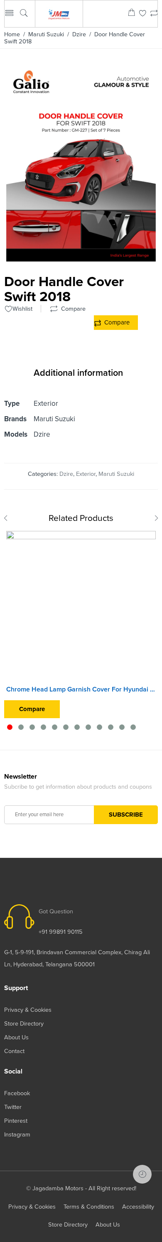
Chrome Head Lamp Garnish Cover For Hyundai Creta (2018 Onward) (81, 689)
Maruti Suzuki (46, 34)
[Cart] (131, 14)
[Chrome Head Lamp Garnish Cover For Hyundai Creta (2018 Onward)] (81, 606)
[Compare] (153, 14)
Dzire (79, 34)
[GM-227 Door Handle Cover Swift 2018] (81, 257)
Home (12, 34)
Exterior (86, 474)
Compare (117, 322)
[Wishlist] (142, 14)
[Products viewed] (142, 1174)
